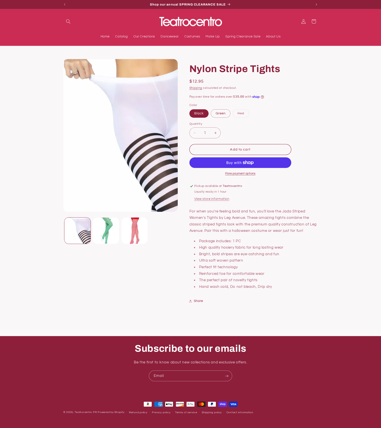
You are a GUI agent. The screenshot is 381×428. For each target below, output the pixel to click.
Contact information (239, 412)
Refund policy (138, 412)
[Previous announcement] (64, 4)
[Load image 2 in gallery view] (106, 231)
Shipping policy (212, 412)
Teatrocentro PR (86, 412)
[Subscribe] (227, 375)
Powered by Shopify (111, 412)
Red (243, 115)
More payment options (240, 173)
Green (221, 113)
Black (199, 113)
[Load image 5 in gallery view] (134, 231)
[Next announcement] (316, 4)
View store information (211, 199)
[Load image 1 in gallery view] (77, 231)
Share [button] (198, 301)
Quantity (195, 123)
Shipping (195, 88)
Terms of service (186, 412)
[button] (68, 21)
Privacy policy (161, 412)
